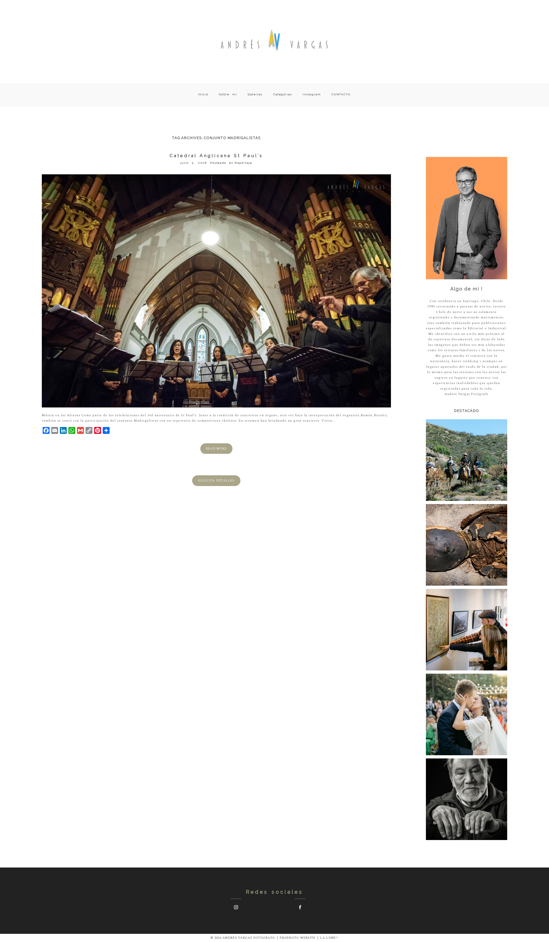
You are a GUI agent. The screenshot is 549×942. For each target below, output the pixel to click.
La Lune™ (329, 938)
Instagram (312, 94)
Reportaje (243, 162)
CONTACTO (341, 94)
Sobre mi (228, 94)
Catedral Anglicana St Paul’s (216, 155)
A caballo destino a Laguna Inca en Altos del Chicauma (466, 460)
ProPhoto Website (297, 938)
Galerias (255, 94)
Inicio (203, 94)
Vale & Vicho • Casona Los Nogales (466, 715)
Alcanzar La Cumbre (466, 630)
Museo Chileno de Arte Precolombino (466, 545)
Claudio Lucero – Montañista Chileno (466, 800)
